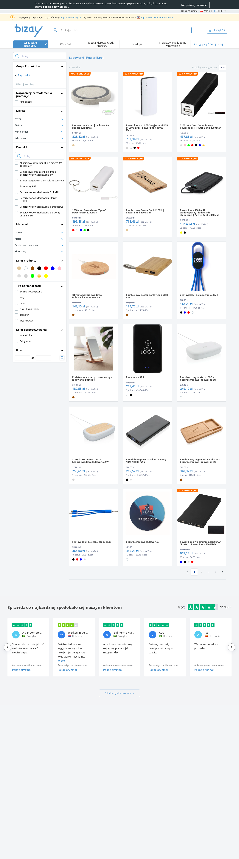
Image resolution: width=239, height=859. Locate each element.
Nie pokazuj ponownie (194, 5)
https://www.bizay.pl (70, 17)
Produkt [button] (21, 147)
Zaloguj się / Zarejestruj (208, 44)
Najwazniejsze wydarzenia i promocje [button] (34, 94)
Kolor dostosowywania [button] (31, 329)
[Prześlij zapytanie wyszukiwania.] (17, 56)
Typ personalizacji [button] (28, 286)
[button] (39, 119)
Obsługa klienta (189, 11)
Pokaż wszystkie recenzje (118, 693)
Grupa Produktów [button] (28, 66)
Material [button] (22, 224)
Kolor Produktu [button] (26, 260)
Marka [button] (20, 111)
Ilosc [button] (19, 350)
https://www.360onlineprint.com (156, 17)
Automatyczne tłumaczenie (26, 665)
